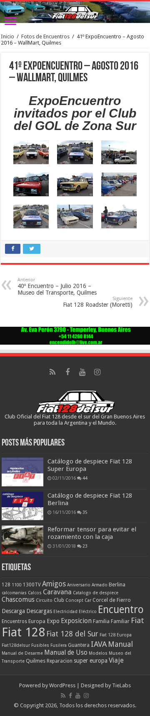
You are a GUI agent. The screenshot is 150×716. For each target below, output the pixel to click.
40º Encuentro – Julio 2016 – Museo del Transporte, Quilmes (57, 286)
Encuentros (14, 621)
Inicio (7, 36)
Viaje (116, 660)
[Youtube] (82, 372)
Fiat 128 (23, 632)
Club (59, 600)
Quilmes (35, 661)
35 (85, 512)
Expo (53, 621)
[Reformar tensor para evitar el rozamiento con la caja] (22, 540)
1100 (17, 585)
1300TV (32, 585)
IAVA (99, 644)
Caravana (57, 592)
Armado (100, 585)
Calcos (35, 593)
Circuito (44, 600)
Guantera (79, 645)
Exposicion (76, 621)
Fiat (137, 620)
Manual (120, 644)
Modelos (98, 653)
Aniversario (78, 585)
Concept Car (78, 600)
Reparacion (59, 661)
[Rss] (52, 372)
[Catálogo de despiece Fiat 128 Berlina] (22, 506)
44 (85, 478)
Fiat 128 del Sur (72, 634)
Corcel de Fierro (111, 600)
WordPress (62, 685)
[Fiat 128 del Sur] (75, 12)
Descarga (13, 611)
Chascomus (18, 599)
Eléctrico (88, 611)
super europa (91, 660)
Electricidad (65, 611)
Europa (36, 621)
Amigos (54, 584)
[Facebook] (67, 372)
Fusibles (40, 645)
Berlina (117, 584)
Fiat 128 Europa (116, 635)
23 (85, 545)
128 (6, 585)
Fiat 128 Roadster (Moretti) (97, 302)
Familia (101, 621)
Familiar (120, 621)
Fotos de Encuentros (45, 36)
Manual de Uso (66, 652)
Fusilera (58, 645)
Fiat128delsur (16, 645)
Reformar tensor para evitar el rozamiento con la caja (92, 533)
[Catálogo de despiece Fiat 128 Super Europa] (22, 472)
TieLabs (121, 685)
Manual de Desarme (22, 653)
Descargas (39, 611)
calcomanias (14, 593)
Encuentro (121, 609)
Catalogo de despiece (95, 593)
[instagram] (97, 372)
